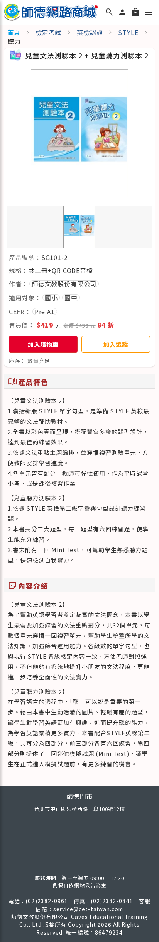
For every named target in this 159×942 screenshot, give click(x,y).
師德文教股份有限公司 (64, 283)
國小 (51, 297)
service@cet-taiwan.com (88, 909)
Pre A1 (45, 311)
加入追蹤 (115, 344)
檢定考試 (48, 32)
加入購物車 (43, 344)
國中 (71, 297)
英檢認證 (90, 32)
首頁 (14, 32)
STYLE (128, 32)
